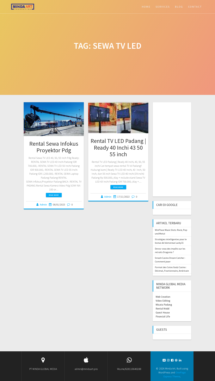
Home (146, 6)
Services (163, 6)
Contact (195, 6)
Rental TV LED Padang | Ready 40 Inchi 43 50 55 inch (118, 147)
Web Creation (163, 296)
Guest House (163, 312)
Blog (179, 6)
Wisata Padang (164, 304)
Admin (43, 204)
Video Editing (163, 300)
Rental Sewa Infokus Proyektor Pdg (53, 147)
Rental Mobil (162, 308)
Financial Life (163, 316)
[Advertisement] (172, 149)
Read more (54, 195)
